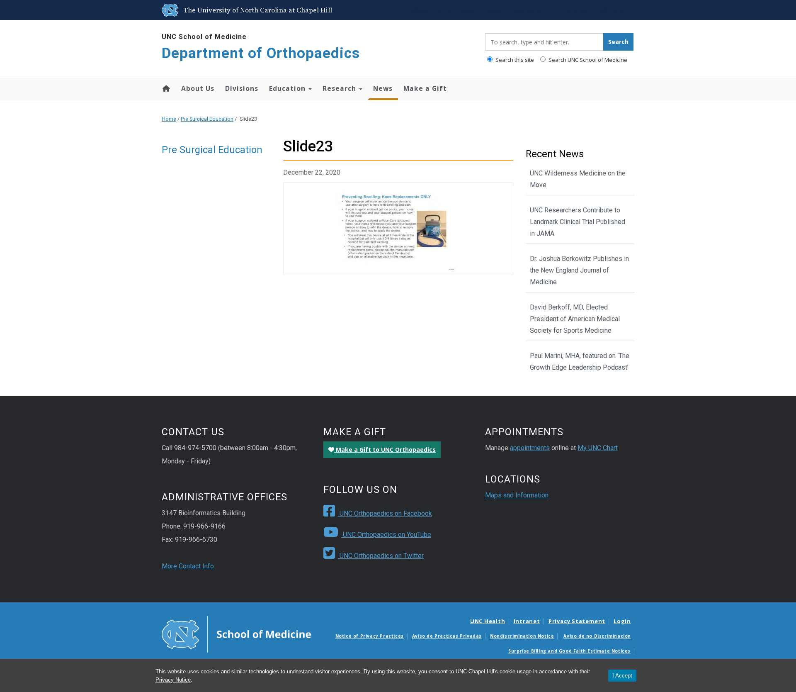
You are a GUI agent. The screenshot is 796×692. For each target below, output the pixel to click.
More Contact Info (188, 566)
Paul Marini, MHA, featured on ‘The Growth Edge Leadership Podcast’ (579, 361)
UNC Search (615, 10)
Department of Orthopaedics (261, 53)
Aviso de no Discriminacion (597, 636)
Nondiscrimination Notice (522, 636)
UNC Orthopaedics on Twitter (381, 556)
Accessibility (412, 10)
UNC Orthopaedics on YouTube (386, 534)
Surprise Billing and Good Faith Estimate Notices (569, 651)
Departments (526, 10)
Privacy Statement (576, 621)
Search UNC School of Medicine (587, 59)
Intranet (527, 621)
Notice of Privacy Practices (369, 636)
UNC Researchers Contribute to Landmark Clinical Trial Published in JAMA (577, 221)
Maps (495, 10)
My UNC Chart (598, 448)
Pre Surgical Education (207, 119)
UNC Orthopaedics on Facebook (385, 513)
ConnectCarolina (571, 10)
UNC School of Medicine (204, 37)
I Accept (622, 676)
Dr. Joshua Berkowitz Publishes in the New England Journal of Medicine (579, 270)
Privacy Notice (173, 680)
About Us (197, 88)
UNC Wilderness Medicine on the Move (578, 179)
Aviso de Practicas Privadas (447, 636)
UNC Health (487, 621)
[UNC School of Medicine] (236, 634)
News (383, 88)
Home (165, 88)
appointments (530, 448)
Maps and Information (516, 495)
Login (622, 621)
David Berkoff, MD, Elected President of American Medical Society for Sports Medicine (575, 318)
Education (288, 88)
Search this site (514, 59)
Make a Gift (425, 88)
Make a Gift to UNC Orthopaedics (385, 449)
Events (442, 10)
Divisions (241, 88)
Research (340, 88)
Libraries (470, 10)
